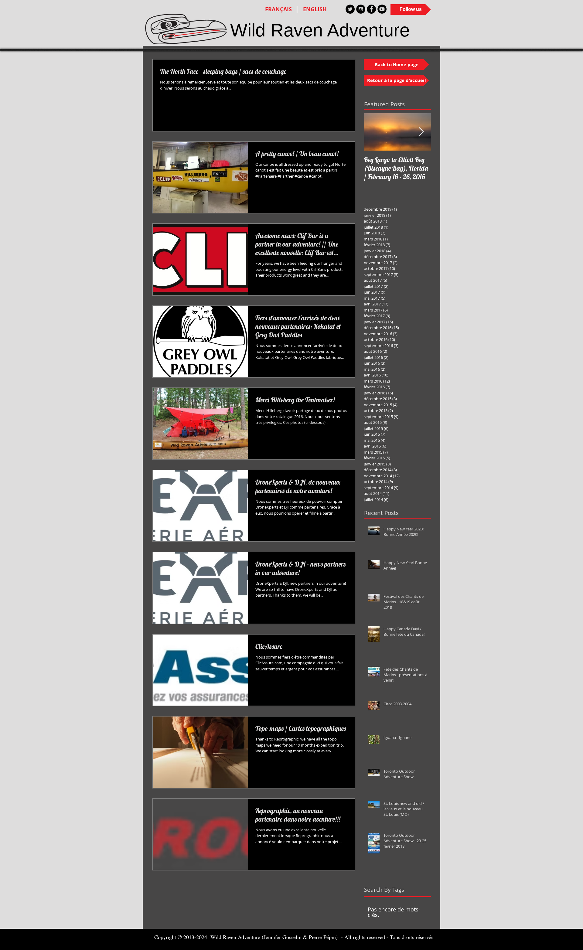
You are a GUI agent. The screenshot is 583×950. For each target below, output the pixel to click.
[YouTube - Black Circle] (382, 9)
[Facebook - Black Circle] (371, 9)
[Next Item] (421, 132)
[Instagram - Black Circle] (360, 9)
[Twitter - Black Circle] (350, 9)
